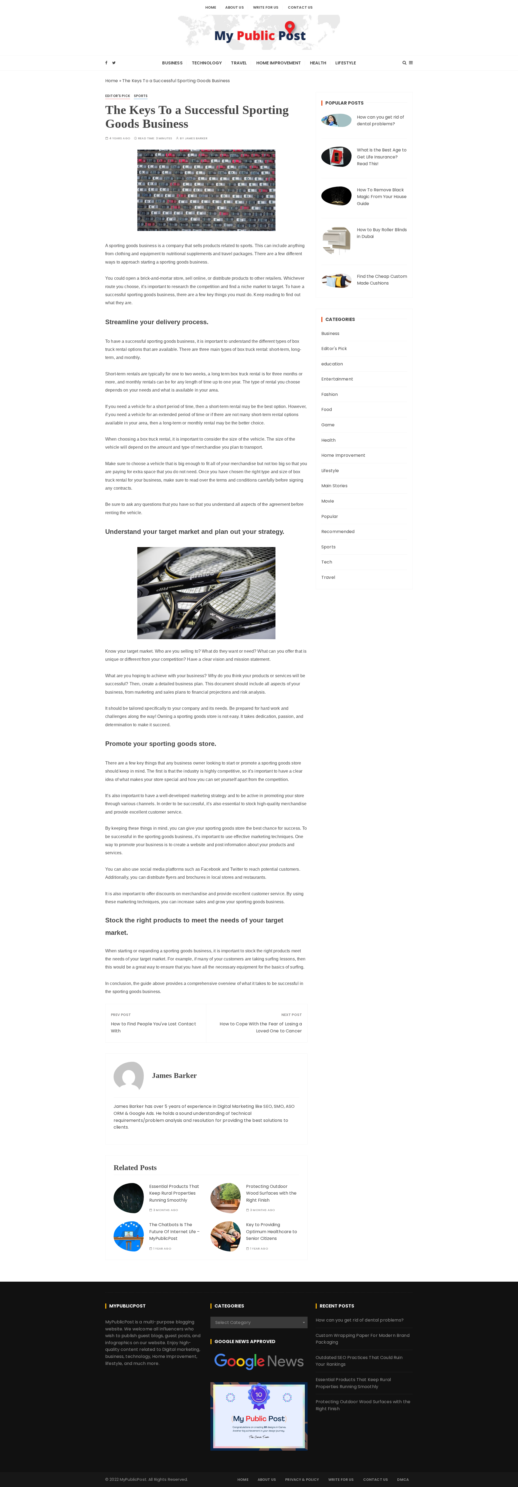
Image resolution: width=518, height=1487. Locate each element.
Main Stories (334, 486)
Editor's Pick (117, 96)
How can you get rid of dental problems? (380, 120)
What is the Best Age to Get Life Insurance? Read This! (382, 157)
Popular (329, 516)
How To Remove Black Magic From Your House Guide (382, 197)
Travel (239, 63)
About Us (234, 7)
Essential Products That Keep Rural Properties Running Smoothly (174, 1193)
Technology (207, 63)
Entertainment (337, 379)
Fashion (329, 394)
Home (210, 7)
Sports (141, 96)
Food (326, 409)
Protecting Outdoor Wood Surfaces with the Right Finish (271, 1193)
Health (318, 63)
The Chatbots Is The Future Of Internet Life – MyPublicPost (174, 1232)
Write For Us (266, 7)
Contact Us (300, 7)
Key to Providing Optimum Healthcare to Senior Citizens (271, 1232)
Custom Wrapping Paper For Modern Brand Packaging (363, 1339)
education (332, 364)
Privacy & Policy (302, 1479)
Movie (327, 501)
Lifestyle (345, 63)
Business (172, 63)
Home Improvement (278, 63)
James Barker (196, 138)
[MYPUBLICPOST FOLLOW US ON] (259, 1361)
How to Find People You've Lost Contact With (153, 1027)
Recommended (338, 531)
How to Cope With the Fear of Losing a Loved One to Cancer (261, 1027)
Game (328, 425)
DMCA (403, 1479)
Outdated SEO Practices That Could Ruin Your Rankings (359, 1361)
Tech (326, 562)
